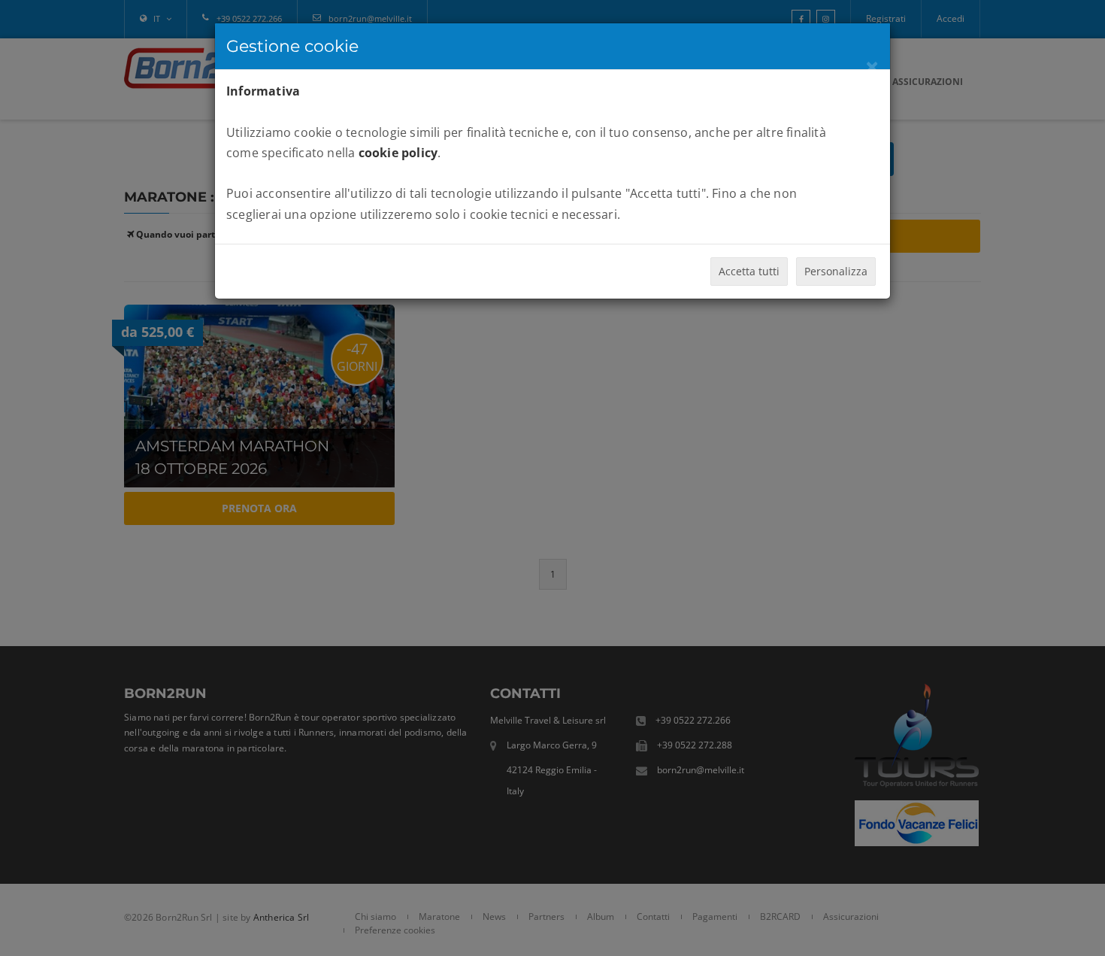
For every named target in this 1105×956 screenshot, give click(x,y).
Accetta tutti (749, 271)
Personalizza (835, 271)
